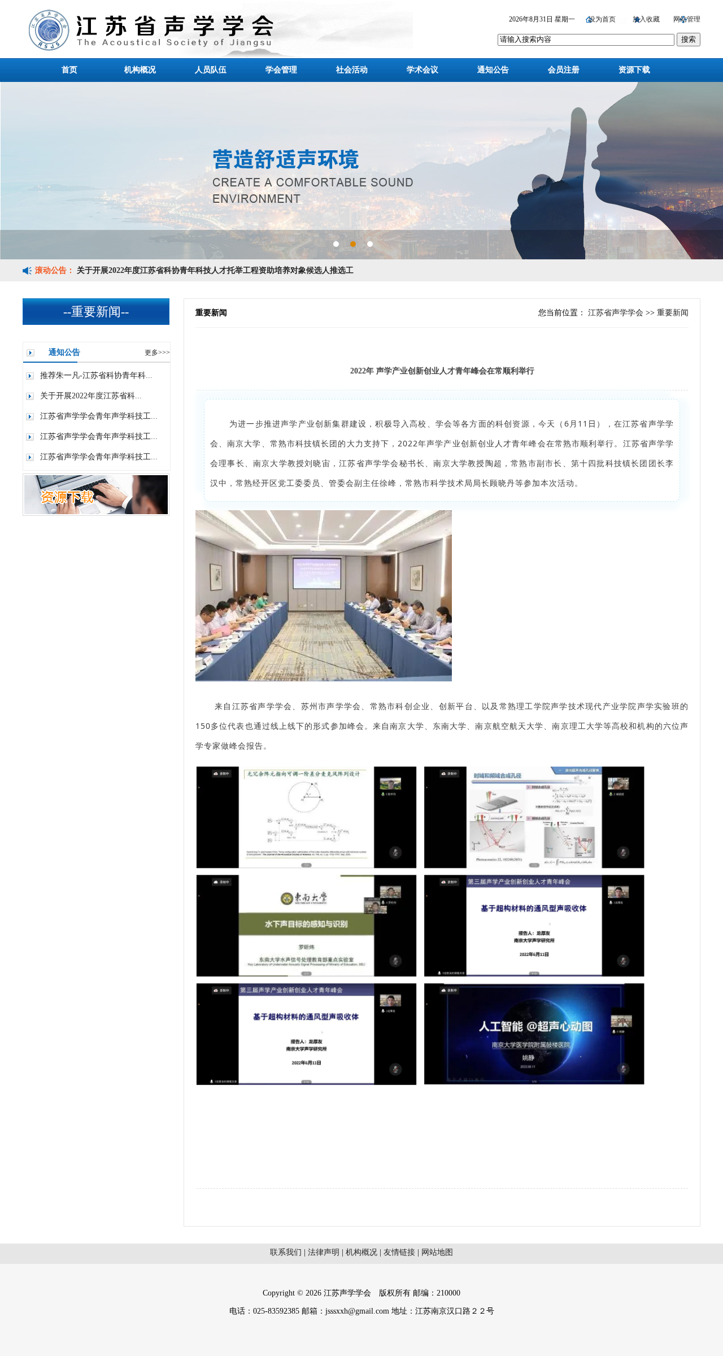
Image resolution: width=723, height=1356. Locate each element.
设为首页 (603, 19)
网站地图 (437, 1252)
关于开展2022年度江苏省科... (91, 396)
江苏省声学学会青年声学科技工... (99, 416)
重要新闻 (673, 312)
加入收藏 (647, 19)
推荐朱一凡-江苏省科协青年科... (96, 375)
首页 (69, 70)
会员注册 (564, 70)
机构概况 (140, 70)
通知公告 (493, 70)
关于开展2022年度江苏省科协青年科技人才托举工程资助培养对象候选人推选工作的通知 (215, 280)
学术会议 (422, 70)
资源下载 (634, 70)
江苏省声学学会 (615, 312)
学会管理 (281, 70)
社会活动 (352, 70)
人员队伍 (211, 70)
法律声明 (325, 1252)
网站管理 (686, 19)
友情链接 (400, 1252)
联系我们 (287, 1252)
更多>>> (157, 353)
